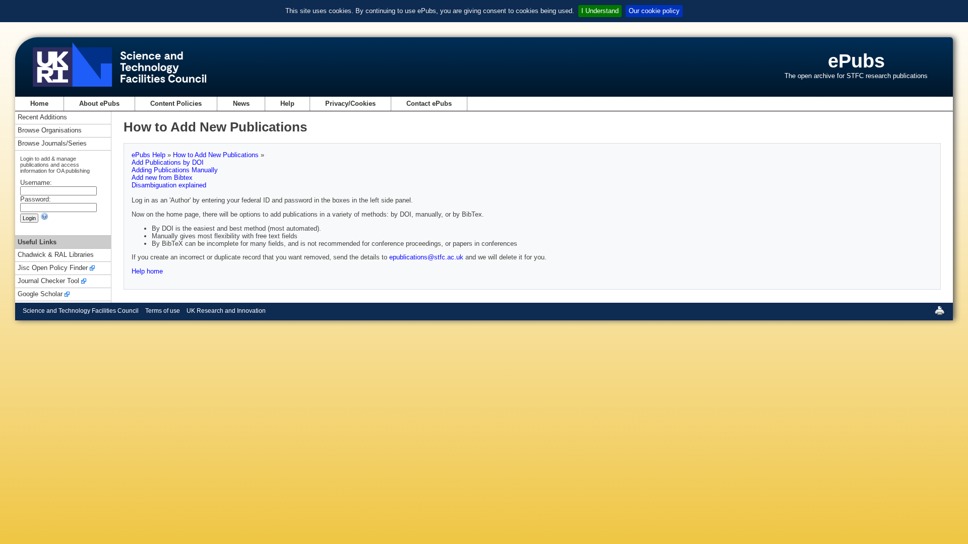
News (241, 103)
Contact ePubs (429, 103)
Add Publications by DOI (168, 162)
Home (39, 103)
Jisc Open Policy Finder (53, 268)
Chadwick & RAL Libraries (56, 255)
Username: (36, 182)
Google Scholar (40, 294)
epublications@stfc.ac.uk (426, 257)
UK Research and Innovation (226, 311)
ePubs (856, 61)
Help (287, 103)
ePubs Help (149, 155)
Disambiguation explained (169, 185)
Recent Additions (42, 117)
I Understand (600, 11)
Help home (147, 271)
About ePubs (99, 103)
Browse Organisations (50, 130)
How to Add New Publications (217, 155)
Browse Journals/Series (52, 144)
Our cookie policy (654, 11)
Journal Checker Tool (48, 281)
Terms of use (162, 311)
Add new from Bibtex (162, 177)
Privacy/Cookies (350, 103)
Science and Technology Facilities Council (81, 311)
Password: (35, 199)
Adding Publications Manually (175, 170)
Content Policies (176, 103)
